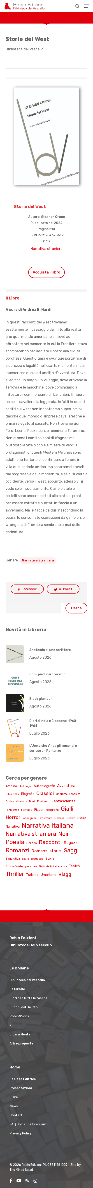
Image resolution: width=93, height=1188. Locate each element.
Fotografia (52, 809)
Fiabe (38, 810)
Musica (81, 818)
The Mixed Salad (21, 1170)
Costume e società (68, 794)
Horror (13, 817)
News (13, 1106)
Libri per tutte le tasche (28, 998)
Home (14, 1067)
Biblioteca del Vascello (24, 49)
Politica (31, 843)
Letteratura (45, 818)
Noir (63, 833)
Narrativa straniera (46, 249)
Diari (32, 801)
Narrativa (13, 827)
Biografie (27, 794)
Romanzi (17, 850)
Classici (45, 793)
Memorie (59, 818)
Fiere (13, 1097)
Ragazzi (71, 842)
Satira (25, 858)
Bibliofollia (12, 794)
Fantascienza (63, 801)
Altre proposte (21, 1043)
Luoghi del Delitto (23, 1007)
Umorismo (48, 875)
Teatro (74, 866)
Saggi (71, 850)
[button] (86, 6)
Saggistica (13, 858)
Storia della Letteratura (53, 866)
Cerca (76, 608)
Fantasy (26, 809)
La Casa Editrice (22, 1079)
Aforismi (12, 786)
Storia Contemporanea (21, 866)
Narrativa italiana (48, 825)
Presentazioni (20, 1088)
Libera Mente (19, 1034)
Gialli (67, 808)
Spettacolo (37, 858)
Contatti (16, 1115)
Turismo (32, 875)
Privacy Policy (20, 1133)
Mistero (71, 818)
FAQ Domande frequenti (28, 1124)
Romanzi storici (46, 851)
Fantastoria (12, 809)
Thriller (15, 873)
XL (11, 1025)
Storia (49, 858)
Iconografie (30, 818)
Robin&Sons (19, 1016)
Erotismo (43, 801)
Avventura (66, 785)
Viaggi (65, 874)
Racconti (50, 842)
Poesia (15, 842)
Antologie (26, 786)
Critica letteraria (16, 801)
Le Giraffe (17, 989)
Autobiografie (44, 786)
